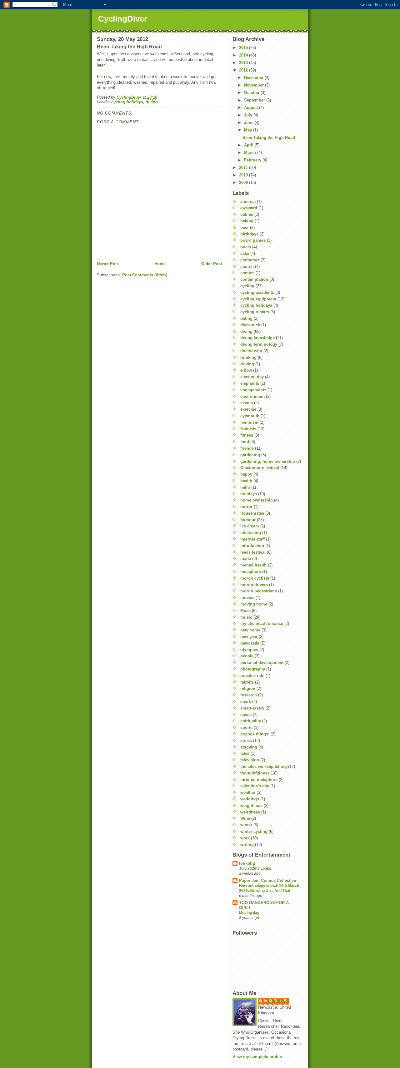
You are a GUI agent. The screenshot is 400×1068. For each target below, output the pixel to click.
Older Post (211, 263)
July (248, 115)
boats (245, 247)
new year (249, 636)
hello (245, 487)
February (253, 160)
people (246, 656)
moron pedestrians (258, 591)
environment (252, 396)
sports (246, 727)
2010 (244, 175)
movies (247, 597)
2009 (244, 182)
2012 (244, 70)
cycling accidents (257, 292)
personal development (261, 662)
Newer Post (108, 263)
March (250, 152)
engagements (253, 390)
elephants (249, 383)
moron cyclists (254, 578)
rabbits (247, 682)
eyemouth (249, 415)
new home (250, 630)
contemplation (254, 279)
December (254, 77)
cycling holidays (127, 102)
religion (247, 688)
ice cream (249, 526)
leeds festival (253, 552)
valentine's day (254, 786)
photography (252, 669)
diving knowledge (257, 337)
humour (248, 519)
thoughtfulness (254, 773)
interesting (250, 532)
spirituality (250, 721)
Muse (245, 610)
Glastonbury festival (259, 467)
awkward (248, 207)
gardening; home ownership (267, 461)
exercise (248, 409)
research (248, 695)
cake (244, 253)
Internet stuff (252, 539)
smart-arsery (252, 708)
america (248, 201)
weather (247, 792)
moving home (253, 604)
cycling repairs (254, 311)
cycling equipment (258, 299)
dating (246, 318)
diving (152, 102)
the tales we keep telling (263, 766)
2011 (244, 167)
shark (245, 701)
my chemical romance (261, 623)
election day (252, 376)
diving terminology (258, 344)
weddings (249, 799)
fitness (246, 435)
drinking (248, 357)
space (246, 714)
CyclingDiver (122, 18)
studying (248, 747)
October (252, 92)
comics (247, 272)
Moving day (249, 913)
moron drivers (254, 584)
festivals (248, 429)
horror (246, 506)
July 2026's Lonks (255, 868)
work (245, 838)
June (249, 122)
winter (246, 825)
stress (246, 740)
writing (247, 844)
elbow (246, 370)
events (246, 402)
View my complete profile (257, 1056)
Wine (245, 818)
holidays (248, 494)
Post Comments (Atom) (144, 275)
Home (160, 263)
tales (244, 753)
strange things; (254, 734)
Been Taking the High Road (268, 137)
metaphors (250, 571)
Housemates (252, 513)
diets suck (250, 325)
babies (246, 214)
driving (247, 364)
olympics (249, 649)
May (248, 130)
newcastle (249, 643)
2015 (244, 47)
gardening (250, 454)
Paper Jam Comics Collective (267, 880)
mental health (253, 565)
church (247, 266)
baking (246, 221)
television (249, 760)
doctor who (251, 351)
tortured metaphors (259, 779)
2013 (244, 62)
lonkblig (247, 863)
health (246, 480)
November (254, 85)
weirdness (250, 812)
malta (245, 558)
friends (247, 448)
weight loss (251, 805)
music (246, 617)
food (244, 441)
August (251, 107)
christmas (249, 260)
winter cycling (254, 831)
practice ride (252, 675)
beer (244, 227)
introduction (252, 545)
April (249, 145)
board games (253, 240)
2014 (244, 55)
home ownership (256, 500)
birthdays (249, 234)
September (255, 100)
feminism (249, 422)
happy (246, 474)
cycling (247, 286)
